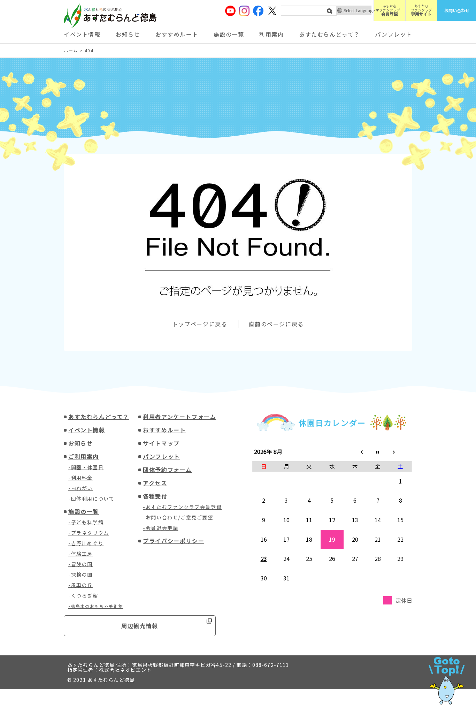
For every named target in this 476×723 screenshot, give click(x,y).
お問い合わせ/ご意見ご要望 (179, 517)
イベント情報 (82, 34)
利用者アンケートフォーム (179, 416)
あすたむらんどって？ (329, 34)
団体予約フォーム (167, 469)
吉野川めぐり (87, 543)
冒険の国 (82, 564)
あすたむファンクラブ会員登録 (184, 506)
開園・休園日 (87, 467)
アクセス (155, 483)
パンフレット (393, 34)
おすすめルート (176, 34)
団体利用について (93, 498)
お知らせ (128, 34)
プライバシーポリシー (173, 540)
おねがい (82, 488)
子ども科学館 (87, 522)
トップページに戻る (199, 324)
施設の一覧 (229, 34)
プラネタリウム (90, 532)
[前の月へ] (355, 451)
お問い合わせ (456, 10)
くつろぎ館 (84, 595)
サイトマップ (161, 443)
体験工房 (82, 553)
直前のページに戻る (276, 324)
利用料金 (82, 477)
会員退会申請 (162, 527)
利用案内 (271, 34)
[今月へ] (377, 451)
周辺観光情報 (139, 626)
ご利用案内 (83, 456)
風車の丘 (82, 584)
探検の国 (82, 574)
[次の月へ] (400, 451)
